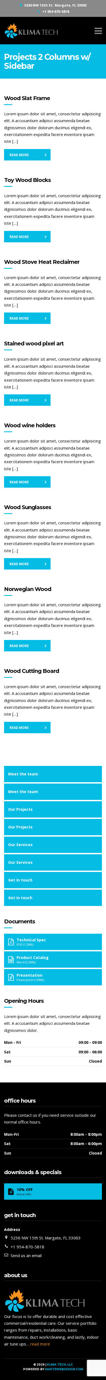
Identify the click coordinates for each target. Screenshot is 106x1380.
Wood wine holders (29, 425)
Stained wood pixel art (34, 343)
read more (40, 1344)
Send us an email (26, 1255)
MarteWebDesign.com (64, 1369)
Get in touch (20, 880)
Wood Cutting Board (31, 671)
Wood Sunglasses (27, 507)
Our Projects (20, 809)
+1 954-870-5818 (55, 11)
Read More (19, 155)
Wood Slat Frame (27, 98)
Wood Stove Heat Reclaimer (41, 262)
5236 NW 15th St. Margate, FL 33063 (55, 5)
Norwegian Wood (27, 589)
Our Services (20, 844)
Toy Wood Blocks (27, 180)
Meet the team (23, 773)
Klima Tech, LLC (60, 1364)
